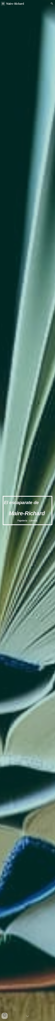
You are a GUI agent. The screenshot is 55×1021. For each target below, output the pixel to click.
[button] (3, 3)
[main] (27, 510)
